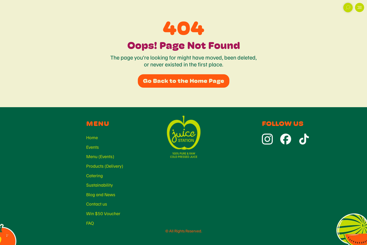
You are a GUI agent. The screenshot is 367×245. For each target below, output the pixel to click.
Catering (94, 175)
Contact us (96, 204)
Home (92, 137)
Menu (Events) (100, 156)
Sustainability (99, 185)
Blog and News (100, 194)
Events (92, 147)
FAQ (90, 223)
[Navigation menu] (359, 7)
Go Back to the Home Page (183, 81)
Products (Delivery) (104, 166)
